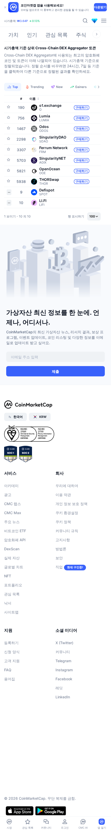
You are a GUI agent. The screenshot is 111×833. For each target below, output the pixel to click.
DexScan (11, 549)
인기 (32, 35)
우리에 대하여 (67, 485)
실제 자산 (12, 558)
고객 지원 (12, 661)
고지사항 (63, 540)
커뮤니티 (63, 652)
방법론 (61, 549)
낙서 (7, 603)
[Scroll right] (96, 34)
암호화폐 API (15, 540)
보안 (59, 558)
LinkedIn (63, 697)
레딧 (59, 688)
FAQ (7, 670)
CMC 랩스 (12, 504)
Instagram (64, 670)
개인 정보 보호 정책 (72, 504)
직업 (59, 567)
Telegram (63, 661)
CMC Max (12, 513)
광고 (7, 494)
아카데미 (11, 485)
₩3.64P (22, 21)
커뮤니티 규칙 (67, 531)
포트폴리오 (13, 585)
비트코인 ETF (15, 531)
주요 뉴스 (12, 522)
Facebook (64, 679)
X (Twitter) (64, 643)
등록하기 (11, 643)
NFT (7, 576)
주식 (81, 35)
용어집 (9, 679)
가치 (13, 35)
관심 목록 (56, 35)
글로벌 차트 (13, 567)
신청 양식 (12, 652)
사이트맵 (11, 612)
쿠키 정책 (63, 522)
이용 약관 (63, 494)
